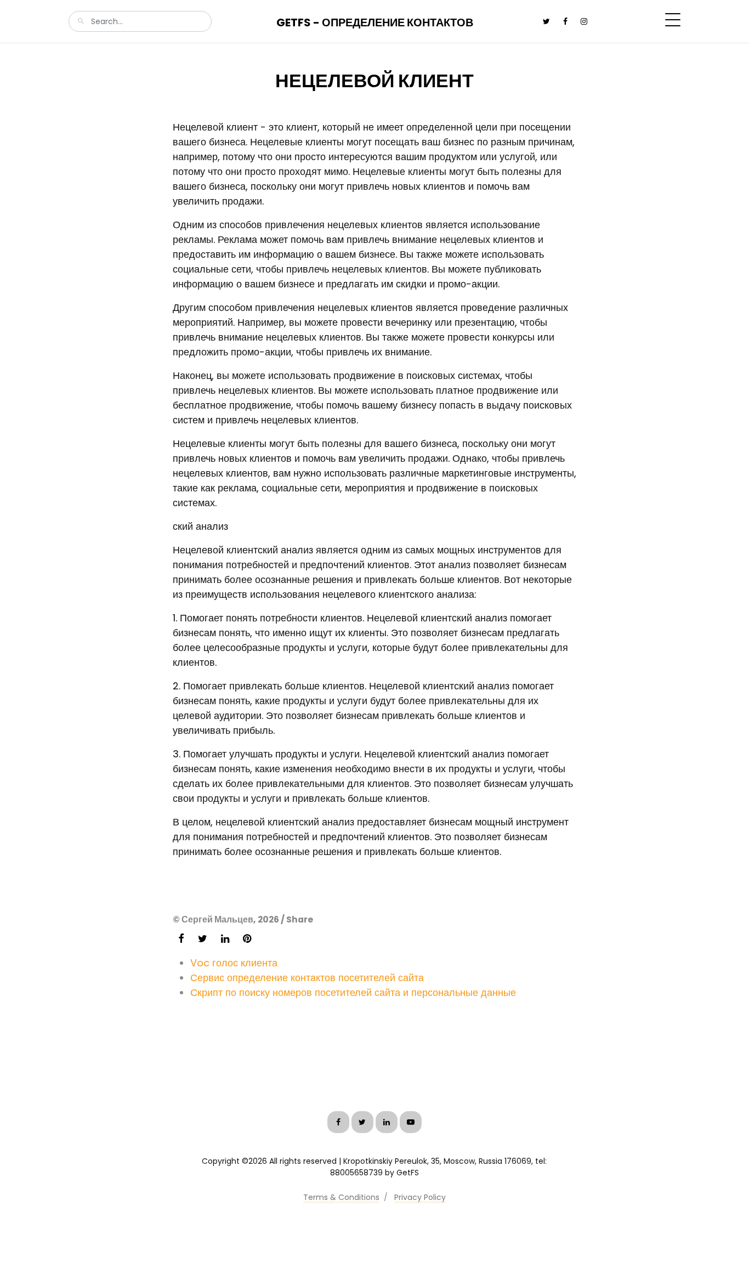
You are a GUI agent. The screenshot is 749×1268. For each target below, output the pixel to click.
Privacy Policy (420, 1197)
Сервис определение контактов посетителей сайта (307, 977)
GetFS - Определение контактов (374, 22)
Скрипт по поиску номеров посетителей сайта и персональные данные (353, 992)
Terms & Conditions (341, 1197)
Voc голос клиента (233, 963)
